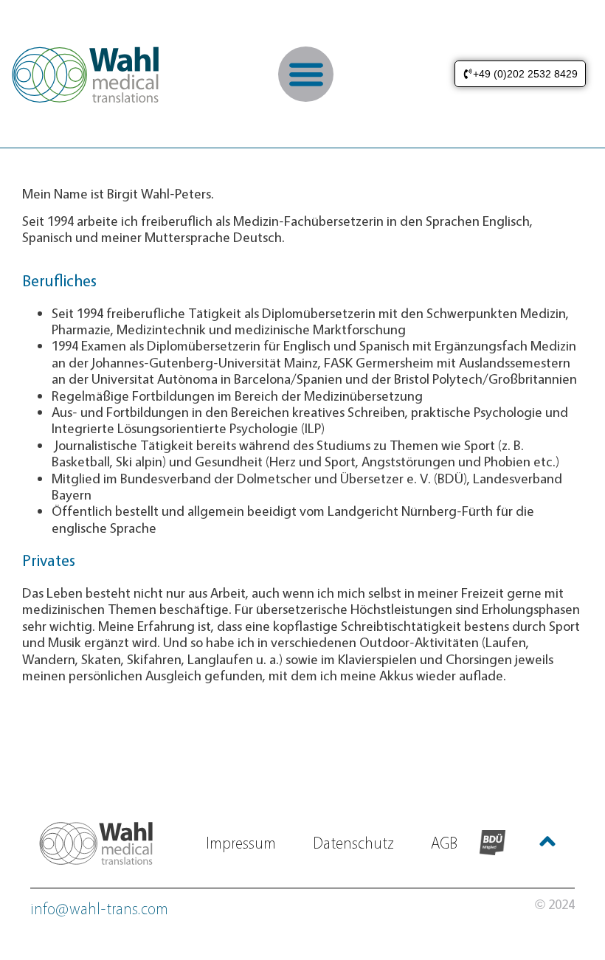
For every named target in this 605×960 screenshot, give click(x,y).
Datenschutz (353, 842)
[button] (305, 74)
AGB (444, 842)
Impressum (241, 842)
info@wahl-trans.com (99, 908)
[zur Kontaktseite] (98, 842)
